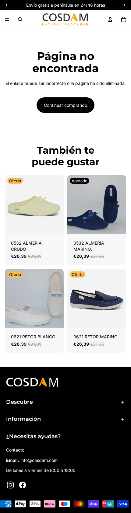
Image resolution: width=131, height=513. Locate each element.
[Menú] (7, 19)
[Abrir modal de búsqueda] (20, 19)
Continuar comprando (65, 105)
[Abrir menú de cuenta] (110, 19)
